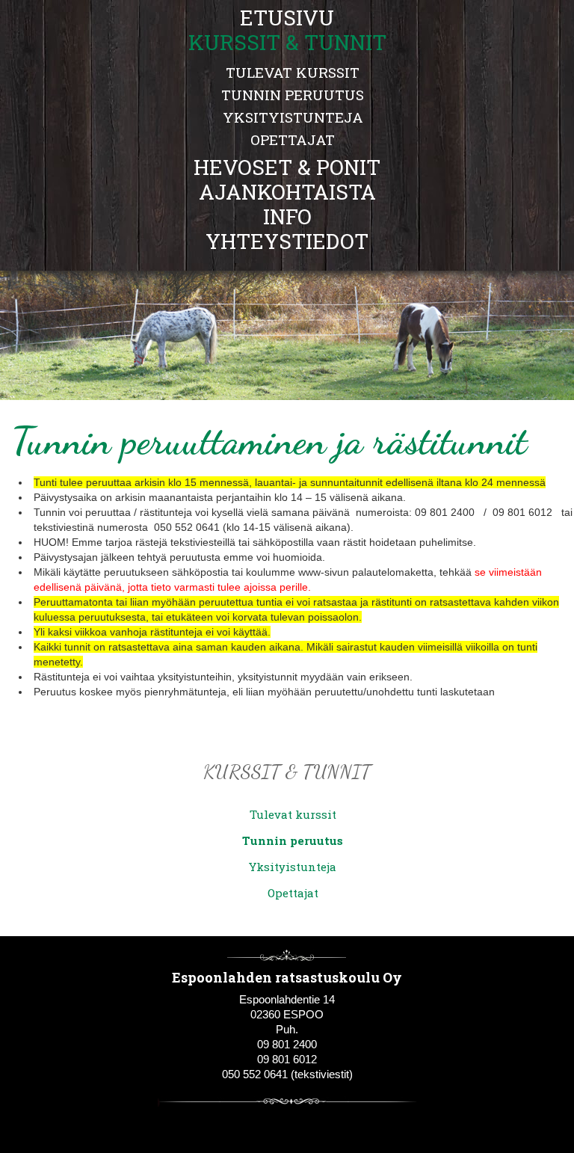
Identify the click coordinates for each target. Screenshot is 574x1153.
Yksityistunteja (293, 117)
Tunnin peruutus (292, 94)
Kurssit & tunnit (287, 771)
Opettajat (292, 139)
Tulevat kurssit (292, 72)
